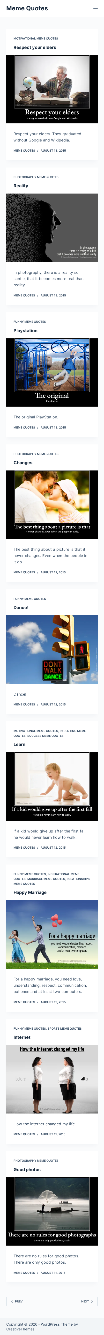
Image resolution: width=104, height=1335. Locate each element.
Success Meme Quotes (45, 736)
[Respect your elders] (52, 89)
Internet (22, 1037)
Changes (23, 462)
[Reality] (52, 228)
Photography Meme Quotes (36, 177)
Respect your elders (35, 47)
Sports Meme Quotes (65, 1028)
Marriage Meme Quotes (46, 879)
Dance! (21, 607)
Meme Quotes (27, 8)
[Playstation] (52, 372)
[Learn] (52, 786)
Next (85, 1301)
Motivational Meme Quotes (36, 38)
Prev (19, 1301)
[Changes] (52, 504)
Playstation (25, 330)
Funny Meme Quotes (30, 321)
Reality (21, 185)
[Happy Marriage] (52, 934)
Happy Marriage (30, 892)
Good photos (27, 1169)
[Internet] (52, 1079)
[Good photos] (52, 1211)
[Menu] (95, 8)
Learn (19, 744)
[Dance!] (52, 649)
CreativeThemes (20, 1329)
